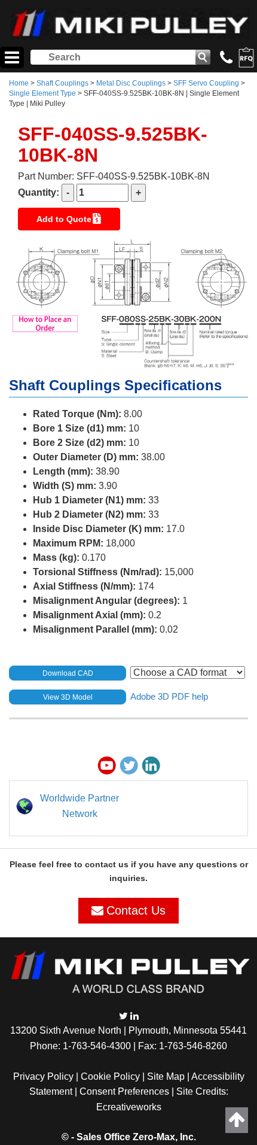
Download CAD (67, 673)
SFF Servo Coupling (206, 83)
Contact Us (136, 910)
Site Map (166, 1076)
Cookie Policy (110, 1076)
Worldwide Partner (79, 798)
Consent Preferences (124, 1091)
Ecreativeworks (128, 1107)
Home (19, 83)
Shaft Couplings (62, 83)
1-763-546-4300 (97, 1046)
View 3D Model (68, 697)
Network (79, 814)
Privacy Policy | (47, 1076)
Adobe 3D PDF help (169, 696)
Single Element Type (42, 93)
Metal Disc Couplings (131, 83)
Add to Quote (63, 219)
